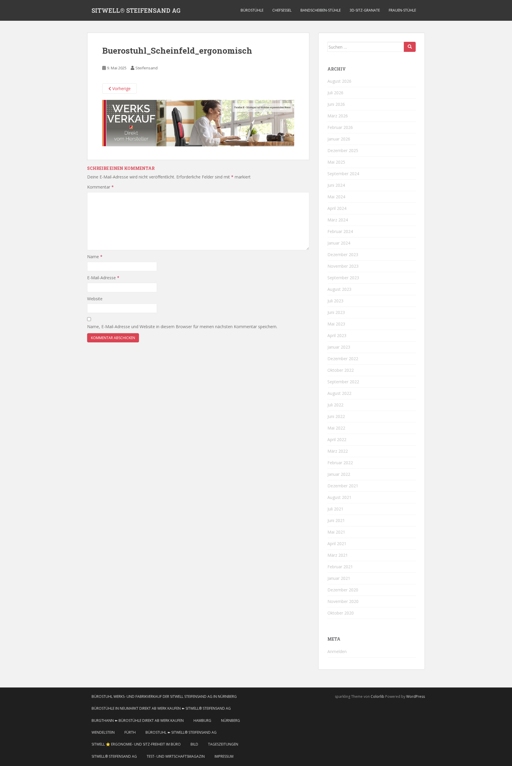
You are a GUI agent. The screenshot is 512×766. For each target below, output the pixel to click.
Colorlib (377, 696)
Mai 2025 (336, 162)
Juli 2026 (335, 92)
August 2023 (339, 289)
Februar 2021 (340, 566)
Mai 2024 (336, 197)
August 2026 (339, 81)
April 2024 (336, 208)
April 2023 (336, 335)
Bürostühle (252, 10)
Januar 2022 (338, 474)
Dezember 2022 (342, 358)
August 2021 (339, 497)
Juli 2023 (335, 301)
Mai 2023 (336, 324)
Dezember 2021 (342, 486)
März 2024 (337, 220)
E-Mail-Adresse (103, 277)
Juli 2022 (335, 405)
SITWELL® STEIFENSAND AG (136, 10)
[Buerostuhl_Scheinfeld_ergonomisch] (198, 123)
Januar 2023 (338, 347)
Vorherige (121, 88)
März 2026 (337, 116)
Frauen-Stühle (402, 10)
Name (95, 256)
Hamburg (202, 720)
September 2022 (343, 381)
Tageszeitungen (223, 744)
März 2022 (337, 451)
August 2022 (339, 393)
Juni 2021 (336, 520)
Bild (194, 744)
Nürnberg (230, 720)
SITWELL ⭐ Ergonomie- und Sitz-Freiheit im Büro (136, 744)
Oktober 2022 (340, 370)
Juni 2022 (336, 416)
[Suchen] (410, 47)
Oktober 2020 (340, 613)
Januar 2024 (338, 243)
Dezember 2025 (342, 150)
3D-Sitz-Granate (365, 10)
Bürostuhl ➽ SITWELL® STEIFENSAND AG (181, 732)
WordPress (415, 696)
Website (95, 298)
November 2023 (343, 266)
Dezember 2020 (342, 590)
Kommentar (100, 187)
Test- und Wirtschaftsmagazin (176, 756)
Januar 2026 (338, 139)
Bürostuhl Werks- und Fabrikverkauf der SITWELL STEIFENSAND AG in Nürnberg (164, 696)
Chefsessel (282, 10)
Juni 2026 (336, 104)
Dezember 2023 (342, 254)
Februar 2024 (340, 231)
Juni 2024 (336, 185)
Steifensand (146, 68)
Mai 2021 (336, 532)
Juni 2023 (336, 312)
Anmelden (337, 651)
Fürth (130, 732)
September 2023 (343, 277)
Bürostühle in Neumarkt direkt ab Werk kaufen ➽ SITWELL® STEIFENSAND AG (161, 708)
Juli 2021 (335, 509)
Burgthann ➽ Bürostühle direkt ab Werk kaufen (138, 720)
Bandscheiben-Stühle (320, 10)
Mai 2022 (336, 428)
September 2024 (343, 173)
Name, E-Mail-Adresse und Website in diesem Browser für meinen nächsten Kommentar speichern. (182, 326)
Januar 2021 (338, 578)
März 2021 (337, 555)
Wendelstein (103, 732)
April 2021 (336, 543)
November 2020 (343, 601)
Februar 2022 (340, 462)
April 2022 (336, 439)
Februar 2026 (340, 127)
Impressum (224, 756)
